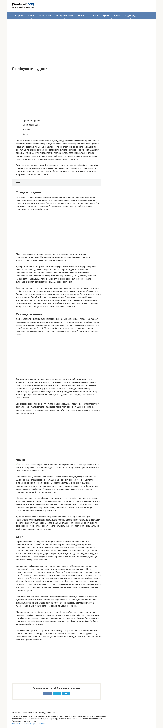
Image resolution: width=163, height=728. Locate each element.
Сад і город (130, 15)
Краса (31, 15)
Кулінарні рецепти (111, 15)
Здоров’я (19, 15)
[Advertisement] (81, 41)
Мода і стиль (45, 15)
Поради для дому (64, 15)
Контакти (16, 724)
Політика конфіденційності (33, 724)
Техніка (94, 15)
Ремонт (81, 15)
